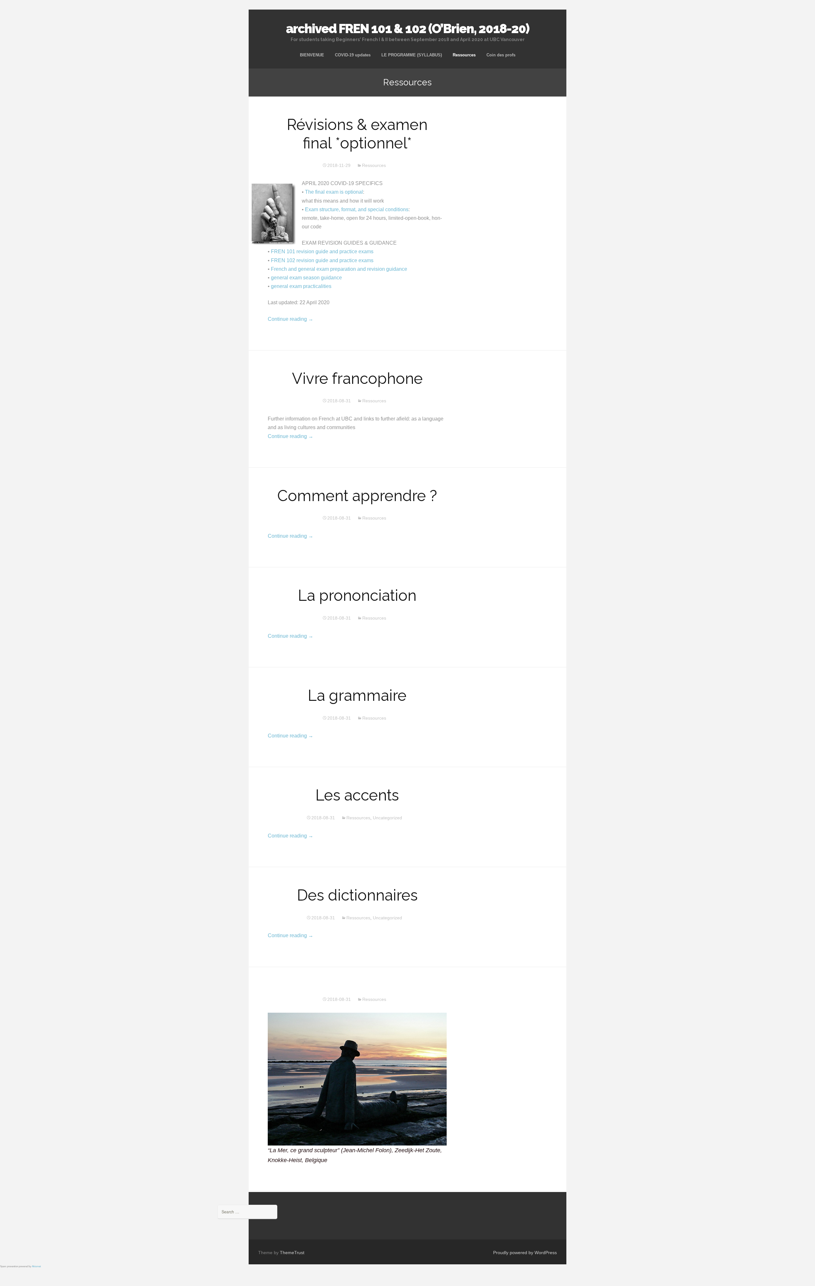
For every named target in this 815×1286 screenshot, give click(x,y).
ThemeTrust (292, 1252)
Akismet (36, 1266)
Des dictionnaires (357, 895)
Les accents (357, 795)
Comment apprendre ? (357, 496)
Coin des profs (500, 55)
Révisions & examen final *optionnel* (357, 134)
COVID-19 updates (353, 55)
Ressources (464, 55)
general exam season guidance (306, 277)
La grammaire (357, 695)
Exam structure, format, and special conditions (356, 209)
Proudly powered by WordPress (525, 1252)
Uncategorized (387, 817)
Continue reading (290, 319)
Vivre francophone (357, 378)
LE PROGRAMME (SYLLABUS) (411, 55)
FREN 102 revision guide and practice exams (322, 260)
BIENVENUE (312, 55)
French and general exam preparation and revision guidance (339, 269)
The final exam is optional (334, 192)
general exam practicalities (301, 286)
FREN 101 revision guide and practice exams (322, 251)
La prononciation (357, 595)
